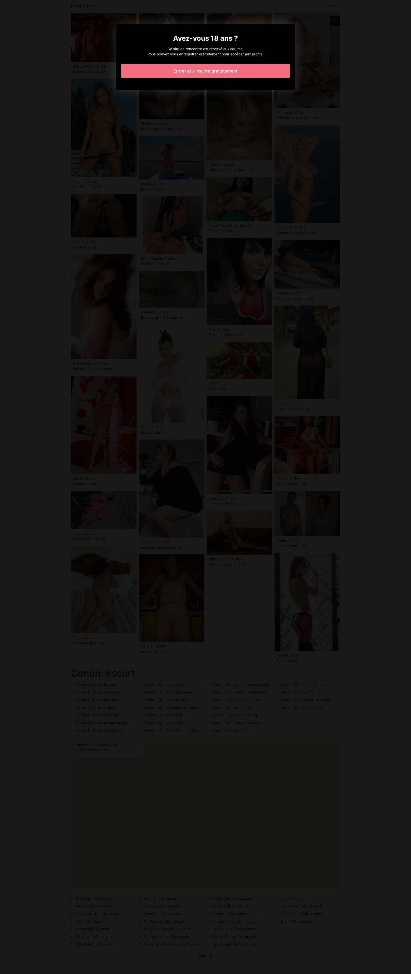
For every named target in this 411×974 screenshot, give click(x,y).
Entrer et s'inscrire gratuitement (205, 70)
